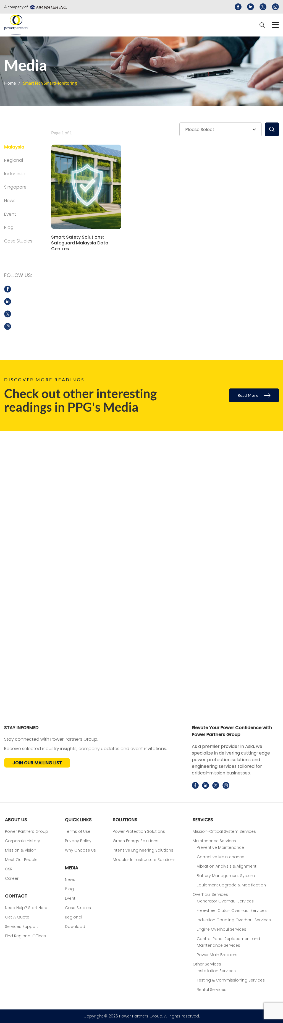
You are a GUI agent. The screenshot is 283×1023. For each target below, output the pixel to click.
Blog (9, 227)
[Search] (262, 25)
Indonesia (14, 174)
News (9, 200)
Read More (249, 395)
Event (10, 214)
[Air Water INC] (48, 6)
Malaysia (14, 147)
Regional (13, 160)
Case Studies (18, 241)
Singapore (15, 187)
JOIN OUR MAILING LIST (37, 763)
